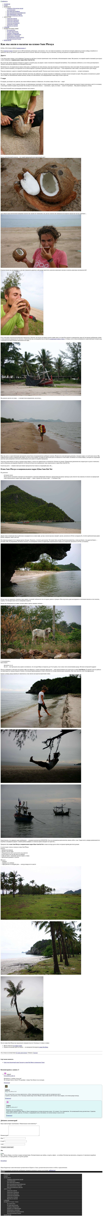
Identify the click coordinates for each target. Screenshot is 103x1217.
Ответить (6, 1082)
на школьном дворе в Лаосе (57, 339)
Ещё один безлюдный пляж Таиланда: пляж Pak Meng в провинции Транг (24, 1062)
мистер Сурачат (8, 51)
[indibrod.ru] (4, 1)
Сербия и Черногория (13, 33)
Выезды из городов (12, 25)
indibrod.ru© (52, 1170)
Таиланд (35, 1052)
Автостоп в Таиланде (13, 20)
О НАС (6, 5)
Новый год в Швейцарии (14, 34)
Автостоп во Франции (13, 23)
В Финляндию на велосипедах (15, 37)
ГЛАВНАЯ (7, 4)
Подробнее (4, 1160)
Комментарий (4, 1135)
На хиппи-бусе (11, 30)
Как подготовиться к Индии (15, 15)
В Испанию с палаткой (13, 36)
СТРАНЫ (6, 27)
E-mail (3, 1141)
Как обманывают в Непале (14, 14)
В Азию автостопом (12, 31)
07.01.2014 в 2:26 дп (9, 1075)
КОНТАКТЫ (7, 40)
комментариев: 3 (21, 48)
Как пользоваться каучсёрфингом (16, 12)
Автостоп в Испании (13, 21)
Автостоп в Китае (12, 18)
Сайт (2, 1144)
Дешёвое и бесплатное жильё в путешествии (15, 9)
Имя (2, 1138)
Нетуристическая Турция (14, 38)
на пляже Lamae (17, 1045)
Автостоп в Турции (12, 24)
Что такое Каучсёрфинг (13, 11)
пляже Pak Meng (43, 1047)
